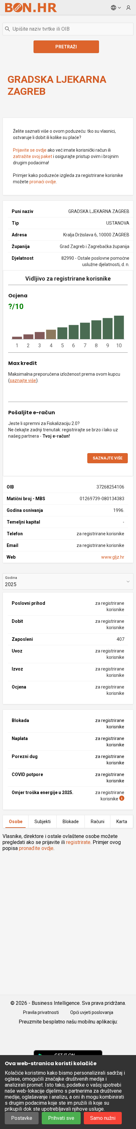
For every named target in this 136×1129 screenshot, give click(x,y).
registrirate (78, 842)
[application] (68, 332)
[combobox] (68, 29)
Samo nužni (102, 1118)
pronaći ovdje (42, 181)
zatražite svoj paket (32, 156)
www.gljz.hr (112, 557)
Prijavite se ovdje (29, 150)
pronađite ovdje (36, 848)
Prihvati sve (61, 1118)
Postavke (21, 1118)
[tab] (15, 821)
